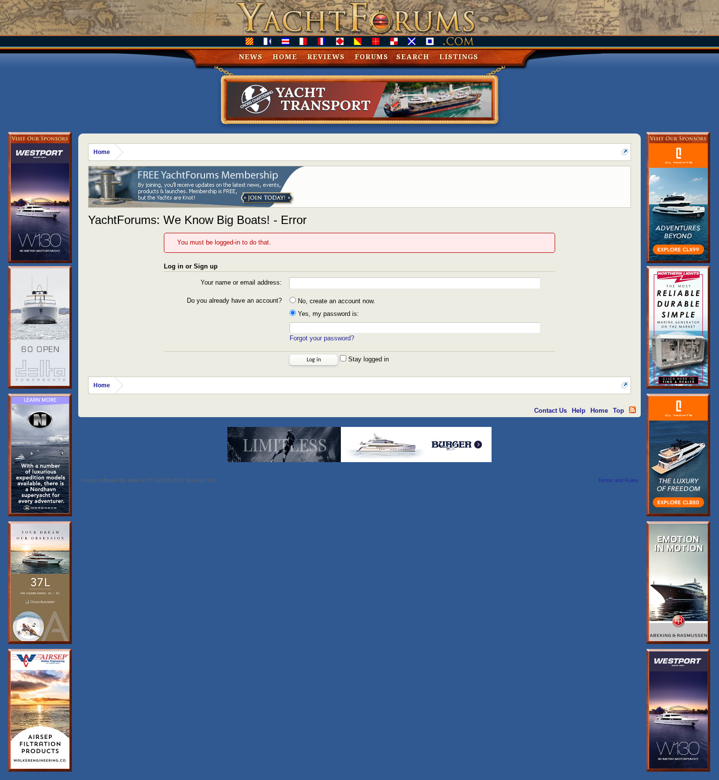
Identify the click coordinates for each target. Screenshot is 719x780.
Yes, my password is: (327, 313)
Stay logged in (367, 359)
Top (618, 410)
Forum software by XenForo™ (148, 480)
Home (284, 57)
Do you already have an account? (234, 300)
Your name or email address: (241, 282)
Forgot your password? (322, 338)
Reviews (326, 57)
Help (578, 410)
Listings (458, 57)
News (251, 57)
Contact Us (550, 410)
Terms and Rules (618, 480)
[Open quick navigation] (625, 152)
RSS (632, 409)
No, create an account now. (335, 301)
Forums (371, 57)
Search (412, 57)
